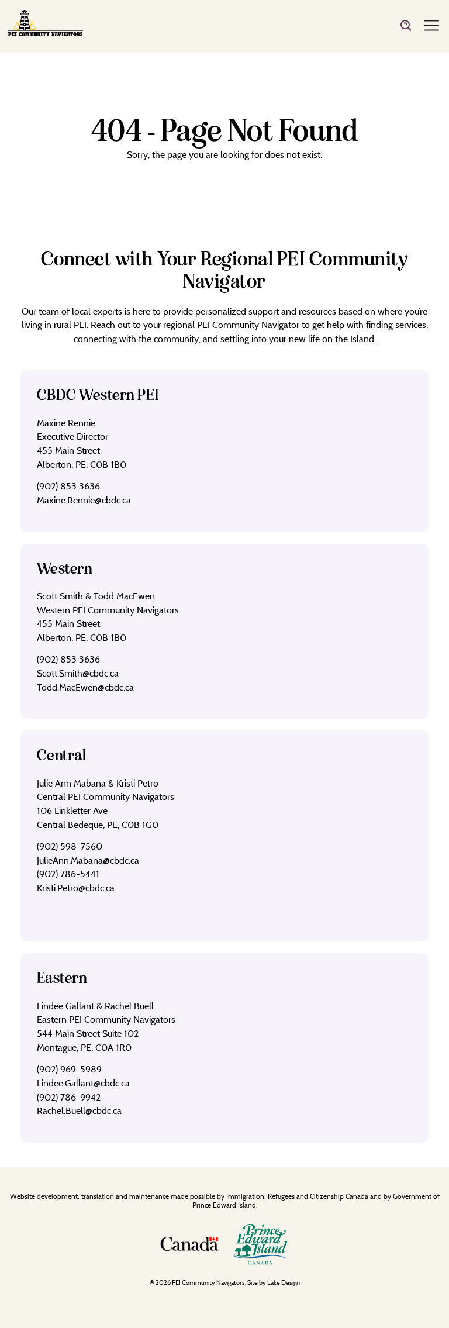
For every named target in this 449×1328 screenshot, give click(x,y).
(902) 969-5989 (69, 1069)
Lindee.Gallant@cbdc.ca (83, 1083)
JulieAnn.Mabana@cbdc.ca (88, 860)
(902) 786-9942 (69, 1097)
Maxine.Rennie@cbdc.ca (84, 500)
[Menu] (431, 26)
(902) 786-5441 (68, 873)
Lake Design (283, 1282)
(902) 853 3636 (68, 486)
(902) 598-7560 (69, 846)
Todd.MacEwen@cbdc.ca (85, 687)
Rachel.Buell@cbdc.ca (79, 1110)
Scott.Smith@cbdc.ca (78, 673)
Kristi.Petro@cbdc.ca (76, 888)
